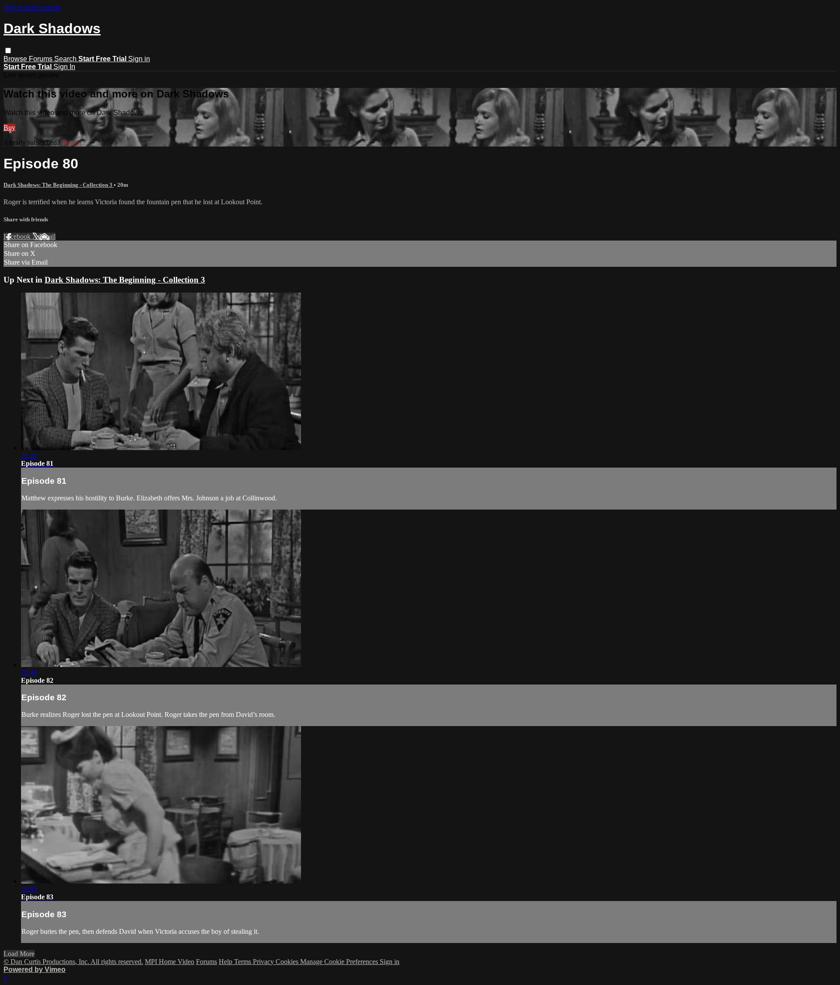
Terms (243, 961)
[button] (8, 50)
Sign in (139, 59)
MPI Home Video (169, 961)
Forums (41, 59)
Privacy (264, 961)
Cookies (288, 961)
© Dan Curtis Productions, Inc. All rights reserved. (73, 961)
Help (226, 961)
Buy (9, 127)
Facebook (18, 236)
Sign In (64, 66)
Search (66, 59)
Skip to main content (32, 7)
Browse (16, 59)
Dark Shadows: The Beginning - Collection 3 (59, 185)
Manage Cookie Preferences (340, 961)
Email (47, 236)
